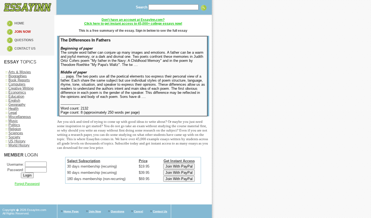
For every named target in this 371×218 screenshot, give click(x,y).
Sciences (15, 133)
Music (13, 121)
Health (13, 109)
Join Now (95, 211)
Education (16, 96)
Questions (117, 211)
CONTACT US (25, 48)
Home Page (71, 211)
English (14, 100)
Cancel (138, 211)
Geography (17, 104)
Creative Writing (20, 88)
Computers (17, 84)
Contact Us (160, 211)
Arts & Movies (19, 72)
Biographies (17, 76)
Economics (17, 92)
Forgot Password (27, 184)
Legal (12, 113)
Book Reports (19, 80)
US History (17, 141)
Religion (14, 129)
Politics (14, 125)
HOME (19, 23)
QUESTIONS (23, 40)
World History (19, 145)
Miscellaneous (19, 117)
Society (14, 137)
